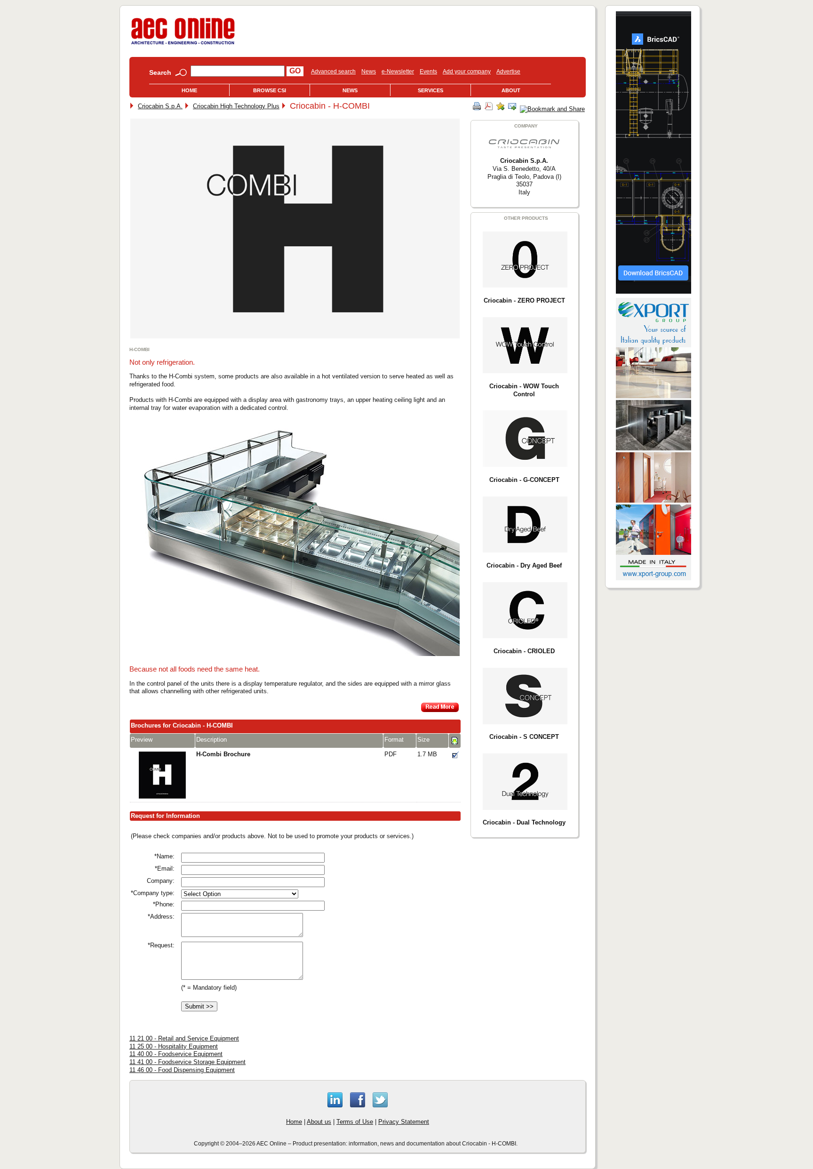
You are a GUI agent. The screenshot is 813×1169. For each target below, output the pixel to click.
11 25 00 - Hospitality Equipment (173, 1046)
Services (430, 90)
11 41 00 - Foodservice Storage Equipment (187, 1061)
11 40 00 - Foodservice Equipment (176, 1053)
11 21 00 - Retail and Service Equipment (184, 1038)
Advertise (508, 71)
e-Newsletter (398, 71)
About (511, 90)
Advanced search (333, 71)
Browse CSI (269, 90)
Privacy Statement (403, 1121)
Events (428, 71)
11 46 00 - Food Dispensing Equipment (182, 1069)
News (368, 71)
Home (189, 90)
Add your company (467, 71)
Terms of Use (354, 1121)
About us (319, 1121)
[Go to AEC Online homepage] (183, 44)
